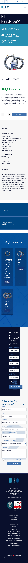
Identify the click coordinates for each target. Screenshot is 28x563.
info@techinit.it (16, 538)
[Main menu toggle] (25, 7)
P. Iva (10, 360)
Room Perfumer (14, 524)
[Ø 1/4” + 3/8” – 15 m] (7, 295)
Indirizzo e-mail (13, 367)
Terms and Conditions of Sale (14, 491)
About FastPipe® (14, 515)
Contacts (14, 526)
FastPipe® (14, 517)
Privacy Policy (14, 383)
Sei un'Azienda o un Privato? (8, 432)
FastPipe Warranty (14, 493)
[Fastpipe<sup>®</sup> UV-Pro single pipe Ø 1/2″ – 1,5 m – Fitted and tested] (7, 253)
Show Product (7, 282)
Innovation (14, 522)
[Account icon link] (2, 1)
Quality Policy (14, 488)
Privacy (10, 490)
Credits (14, 494)
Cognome (4, 413)
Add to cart (19, 114)
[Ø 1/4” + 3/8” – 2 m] (20, 253)
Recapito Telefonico (12, 374)
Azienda (11, 354)
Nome (3, 406)
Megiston (18, 555)
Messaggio (4, 447)
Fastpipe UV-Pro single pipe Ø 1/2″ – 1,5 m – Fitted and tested (7, 269)
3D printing (14, 519)
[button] (18, 2)
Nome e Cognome (14, 347)
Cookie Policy (16, 490)
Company (14, 513)
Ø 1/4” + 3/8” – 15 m (7, 304)
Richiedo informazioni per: (8, 440)
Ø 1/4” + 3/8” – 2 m (20, 262)
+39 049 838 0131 (15, 536)
